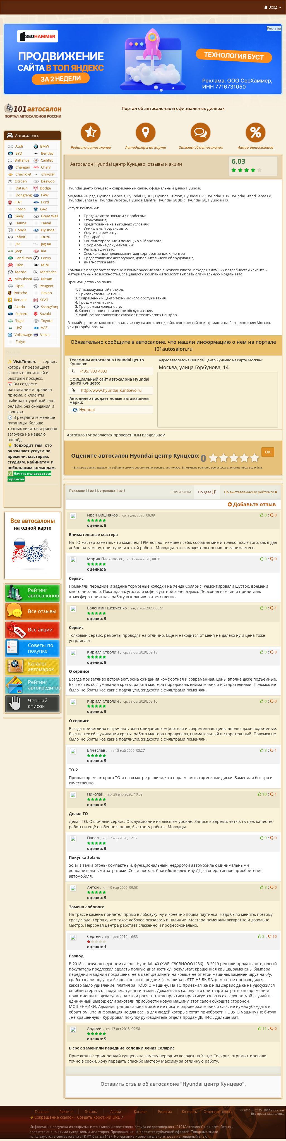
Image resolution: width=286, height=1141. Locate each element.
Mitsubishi (23, 279)
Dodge (45, 188)
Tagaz (19, 320)
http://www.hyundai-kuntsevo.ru (111, 390)
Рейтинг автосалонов (91, 147)
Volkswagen (23, 334)
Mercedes (47, 272)
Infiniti (20, 237)
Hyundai (87, 409)
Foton (20, 209)
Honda (20, 230)
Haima (20, 223)
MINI (44, 265)
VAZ (43, 327)
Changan (22, 167)
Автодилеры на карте (145, 147)
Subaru (21, 313)
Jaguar (45, 244)
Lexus (45, 258)
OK (268, 452)
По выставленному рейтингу (249, 492)
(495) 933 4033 (93, 371)
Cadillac (46, 160)
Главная (42, 1111)
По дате (205, 492)
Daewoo (47, 181)
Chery (45, 167)
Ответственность (218, 1111)
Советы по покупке (40, 648)
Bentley (47, 153)
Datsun (21, 188)
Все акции (40, 629)
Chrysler (47, 174)
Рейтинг (66, 1111)
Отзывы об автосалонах (201, 147)
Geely (19, 216)
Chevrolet (23, 174)
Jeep (18, 251)
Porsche (20, 292)
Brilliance (21, 160)
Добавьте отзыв (254, 504)
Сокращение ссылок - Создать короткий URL (77, 1117)
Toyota (46, 320)
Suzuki (45, 313)
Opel (19, 286)
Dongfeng (23, 195)
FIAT (18, 202)
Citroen (20, 181)
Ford (44, 202)
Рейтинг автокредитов (43, 685)
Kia (43, 251)
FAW (44, 195)
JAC (18, 244)
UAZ (18, 327)
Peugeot (46, 286)
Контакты (190, 1111)
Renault (20, 299)
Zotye (20, 341)
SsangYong (48, 306)
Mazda (20, 272)
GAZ (43, 209)
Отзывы (91, 1111)
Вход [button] (272, 7)
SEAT (43, 299)
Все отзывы (42, 611)
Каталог (140, 1111)
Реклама (165, 1111)
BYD (18, 153)
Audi (19, 146)
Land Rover (23, 258)
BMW (44, 146)
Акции (115, 1111)
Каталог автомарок (41, 666)
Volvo (44, 334)
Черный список (37, 703)
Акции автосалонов (255, 147)
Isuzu (45, 237)
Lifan (19, 265)
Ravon (46, 292)
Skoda (19, 306)
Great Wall (48, 216)
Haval (45, 223)
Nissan (46, 279)
